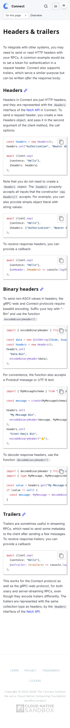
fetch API (33, 110)
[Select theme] (55, 6)
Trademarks (51, 670)
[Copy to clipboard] (61, 142)
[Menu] (64, 5)
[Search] (46, 6)
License (35, 681)
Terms (14, 670)
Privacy (30, 670)
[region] (35, 156)
